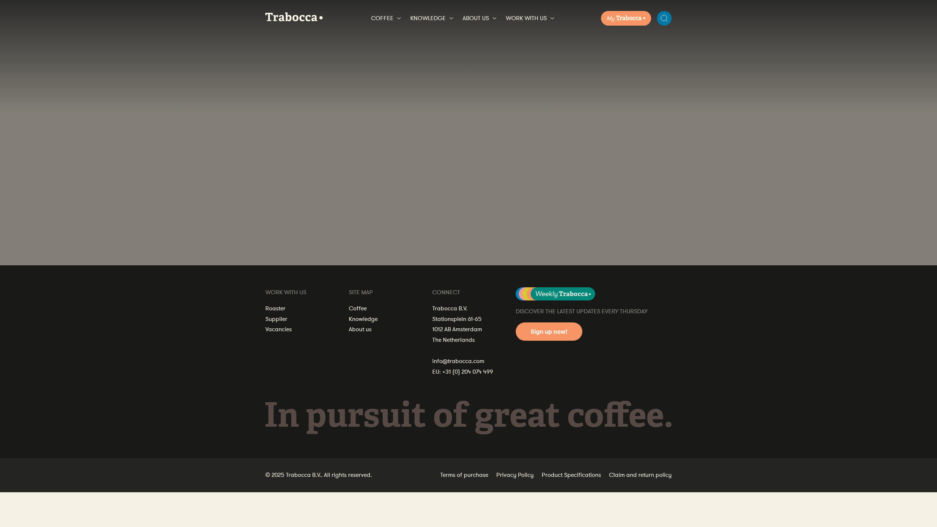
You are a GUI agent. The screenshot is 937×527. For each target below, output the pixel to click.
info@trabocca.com (458, 361)
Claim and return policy (640, 475)
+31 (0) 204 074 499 (467, 372)
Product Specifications (571, 475)
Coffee (382, 18)
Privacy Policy (515, 475)
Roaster (275, 308)
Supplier (276, 319)
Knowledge (428, 18)
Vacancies (278, 329)
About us (476, 18)
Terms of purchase (464, 475)
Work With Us (526, 18)
